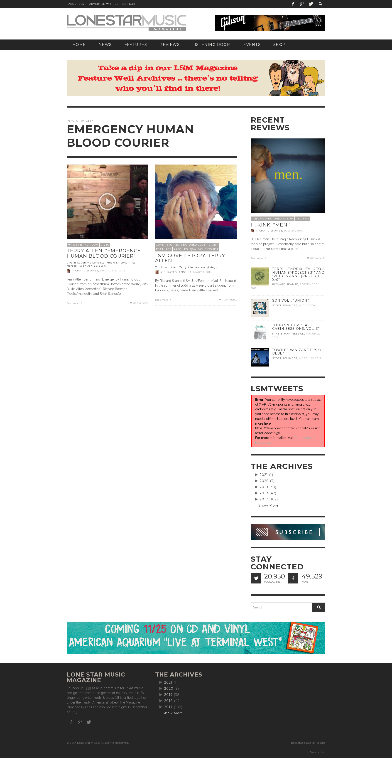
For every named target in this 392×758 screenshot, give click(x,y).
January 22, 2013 (112, 270)
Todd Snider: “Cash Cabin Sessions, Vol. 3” (296, 327)
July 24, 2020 (293, 230)
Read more (73, 303)
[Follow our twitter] (256, 578)
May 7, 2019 (307, 305)
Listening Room (85, 244)
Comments (229, 299)
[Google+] (302, 4)
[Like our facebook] (293, 578)
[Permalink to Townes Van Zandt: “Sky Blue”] (260, 357)
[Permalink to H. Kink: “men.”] (288, 175)
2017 (264, 499)
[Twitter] (310, 4)
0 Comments (140, 303)
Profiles (181, 249)
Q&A (193, 249)
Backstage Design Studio (308, 742)
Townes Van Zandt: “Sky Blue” (297, 351)
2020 (264, 481)
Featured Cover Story (199, 244)
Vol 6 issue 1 (208, 249)
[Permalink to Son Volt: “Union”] (260, 308)
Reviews (302, 218)
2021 (264, 475)
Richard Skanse (85, 270)
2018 (264, 493)
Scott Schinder (284, 305)
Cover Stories (167, 244)
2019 (264, 487)
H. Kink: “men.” (271, 225)
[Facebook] (293, 4)
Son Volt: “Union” (290, 300)
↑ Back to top (316, 752)
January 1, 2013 (200, 272)
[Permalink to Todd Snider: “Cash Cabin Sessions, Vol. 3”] (260, 332)
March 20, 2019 (310, 358)
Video (104, 244)
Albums (258, 218)
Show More (268, 505)
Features (164, 249)
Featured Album (280, 218)
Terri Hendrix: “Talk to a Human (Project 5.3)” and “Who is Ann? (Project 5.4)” (298, 274)
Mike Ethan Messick (288, 333)
